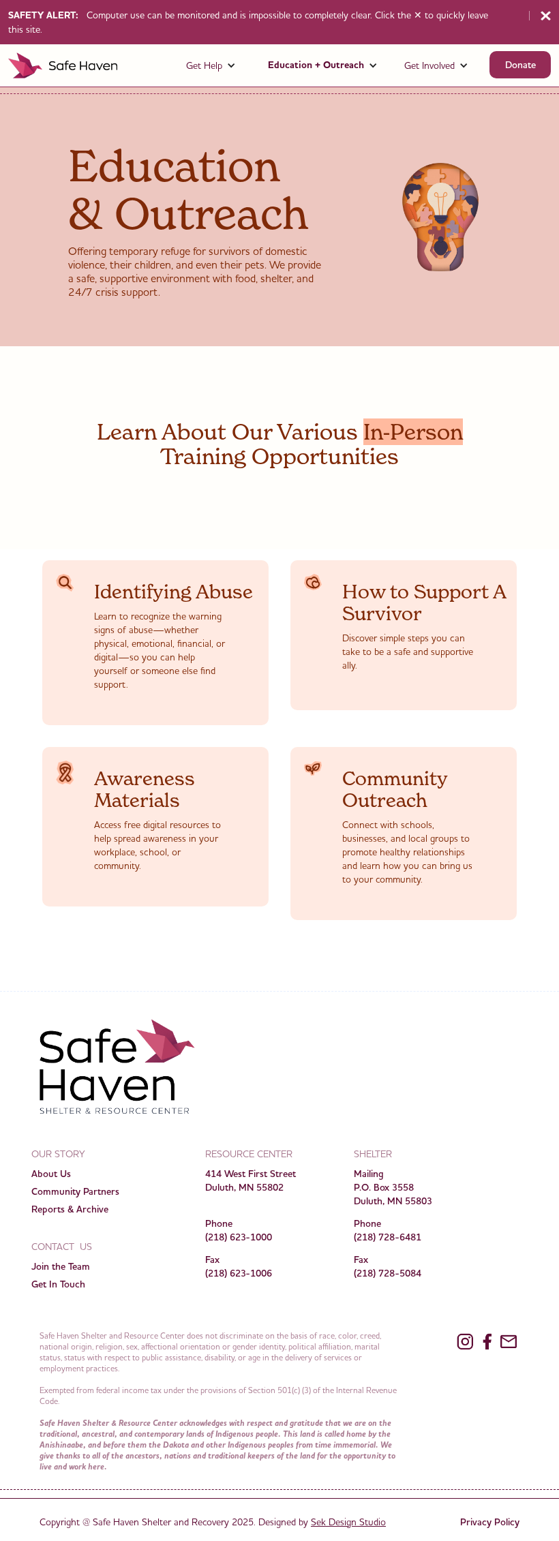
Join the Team (60, 1266)
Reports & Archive (69, 1209)
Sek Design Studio (348, 1522)
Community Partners (75, 1191)
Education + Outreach (316, 65)
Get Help (204, 65)
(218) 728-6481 (387, 1237)
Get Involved (429, 65)
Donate (520, 65)
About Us (51, 1174)
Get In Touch (58, 1284)
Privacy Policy (489, 1522)
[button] (211, 65)
